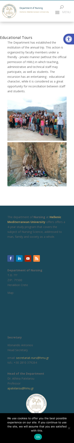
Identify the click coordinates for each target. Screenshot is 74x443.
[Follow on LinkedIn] (19, 258)
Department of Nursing (31, 8)
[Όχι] (69, 428)
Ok (38, 436)
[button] (68, 39)
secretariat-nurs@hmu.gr (32, 358)
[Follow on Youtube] (28, 258)
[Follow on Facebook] (10, 258)
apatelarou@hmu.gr (20, 388)
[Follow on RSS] (36, 258)
